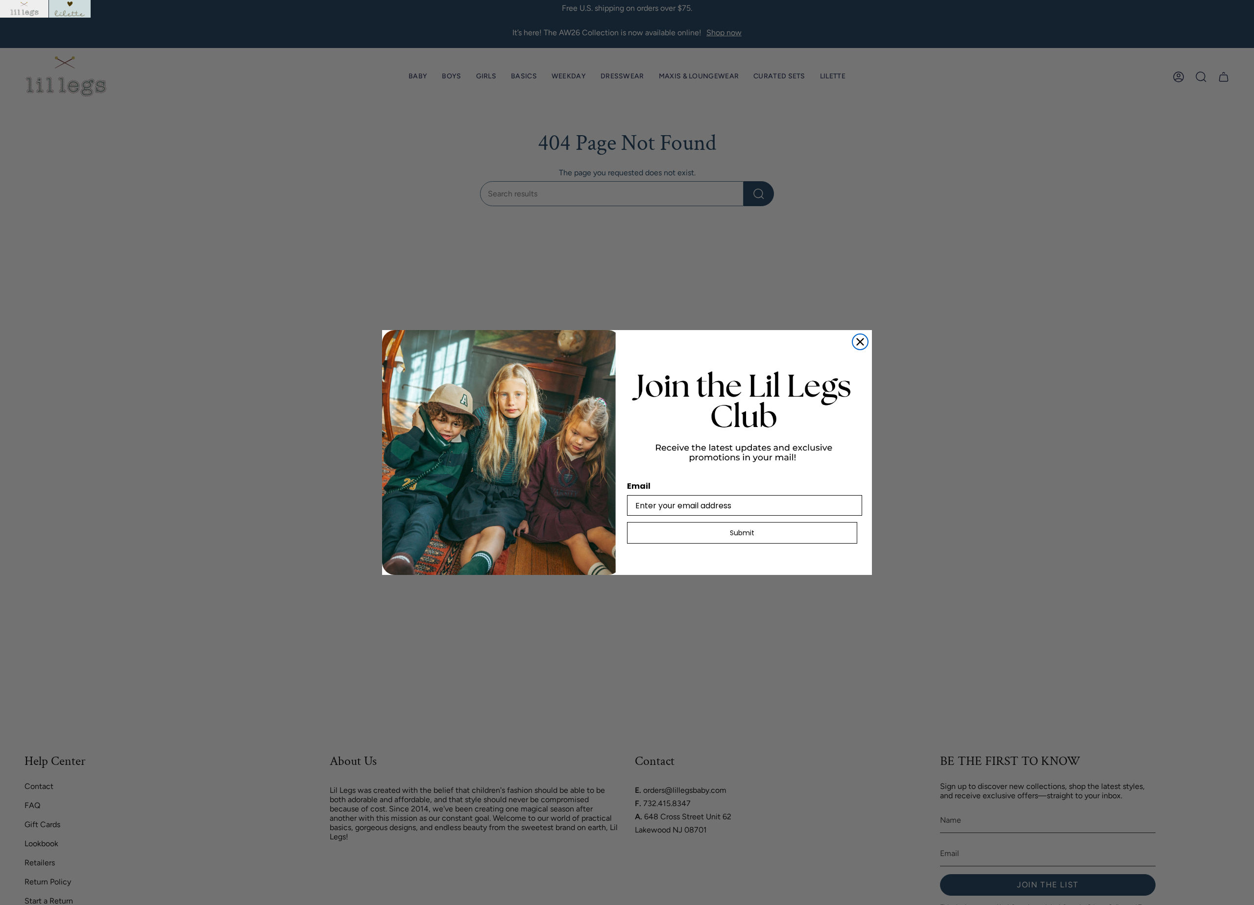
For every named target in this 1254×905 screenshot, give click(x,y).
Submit (742, 533)
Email (639, 486)
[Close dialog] (860, 342)
